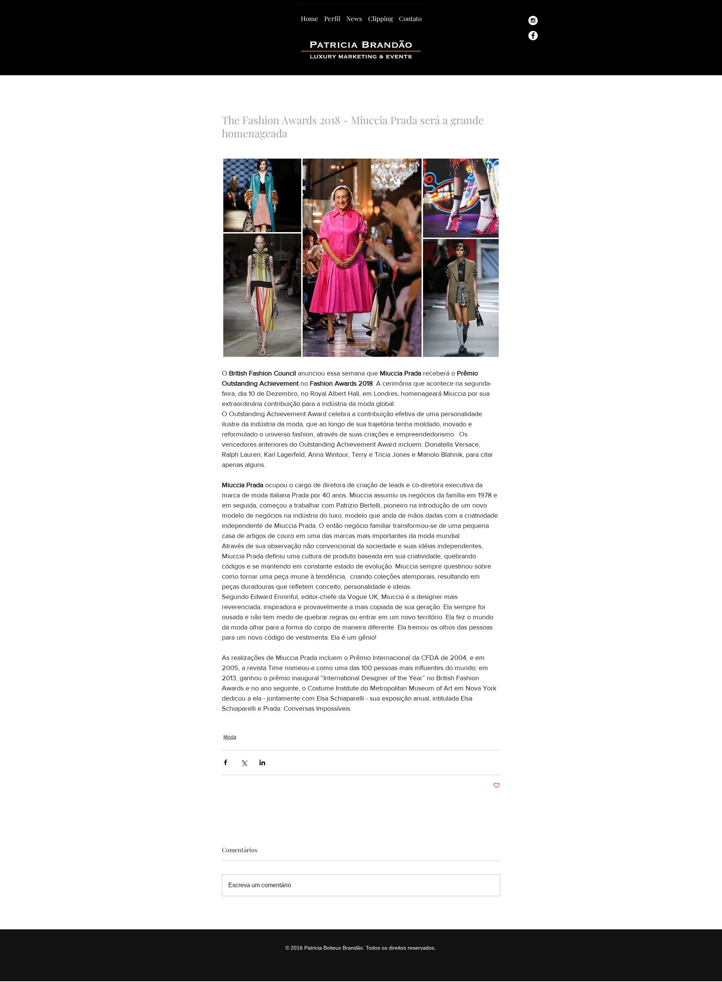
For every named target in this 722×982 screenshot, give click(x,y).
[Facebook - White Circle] (533, 35)
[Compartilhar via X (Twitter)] (243, 762)
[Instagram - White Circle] (533, 20)
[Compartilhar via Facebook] (225, 762)
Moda (229, 737)
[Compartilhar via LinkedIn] (262, 762)
